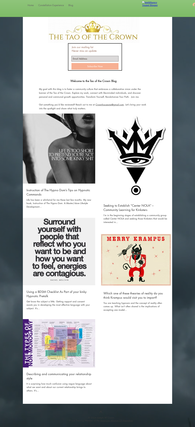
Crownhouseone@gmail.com (110, 104)
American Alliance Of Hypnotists (116, 420)
